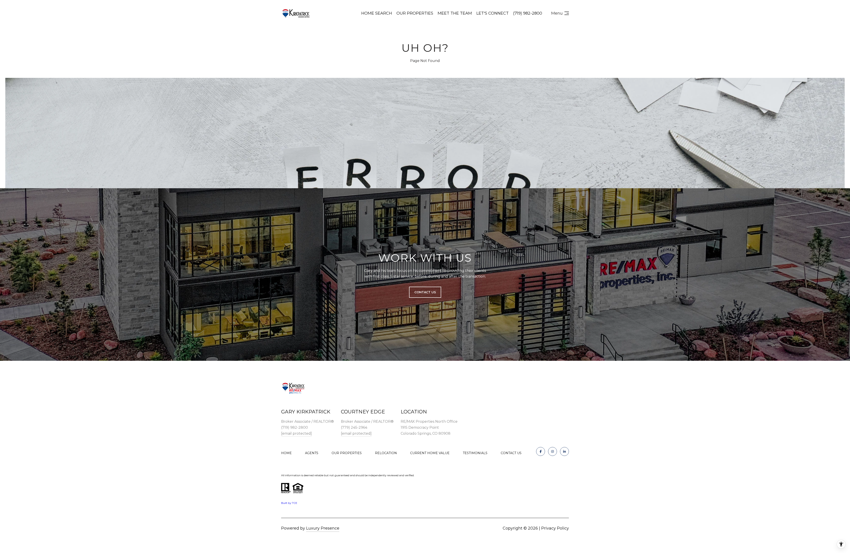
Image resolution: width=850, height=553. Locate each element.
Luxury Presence (322, 528)
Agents (311, 453)
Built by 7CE (289, 503)
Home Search (376, 13)
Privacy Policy (555, 528)
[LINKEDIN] (564, 451)
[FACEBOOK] (540, 451)
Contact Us (511, 453)
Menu (557, 13)
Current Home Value (430, 453)
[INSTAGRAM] (552, 451)
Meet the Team (455, 13)
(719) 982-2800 (527, 13)
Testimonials (475, 453)
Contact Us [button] (425, 292)
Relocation (386, 453)
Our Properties (414, 13)
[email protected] (296, 433)
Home (286, 453)
